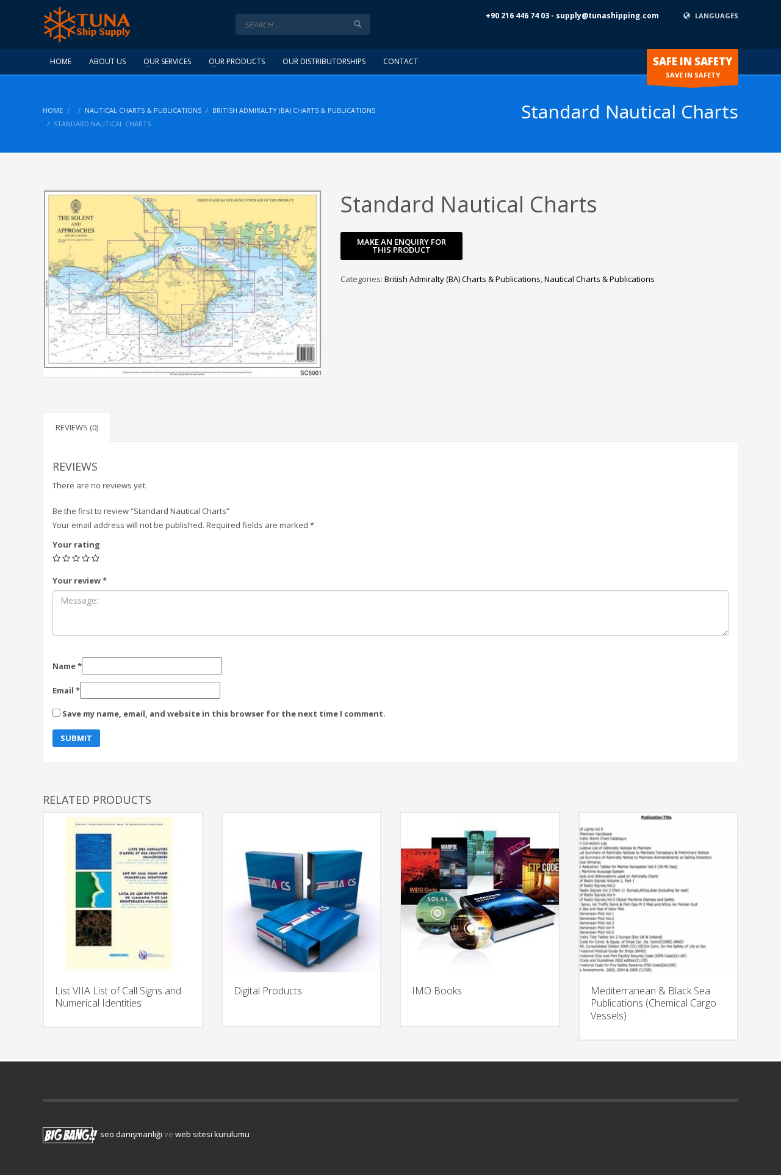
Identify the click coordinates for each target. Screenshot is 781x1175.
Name (67, 665)
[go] (357, 24)
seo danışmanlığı (131, 1134)
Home (53, 110)
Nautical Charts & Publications (143, 110)
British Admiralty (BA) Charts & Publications (293, 110)
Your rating (76, 544)
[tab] (77, 427)
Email (66, 690)
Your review (79, 580)
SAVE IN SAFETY (692, 66)
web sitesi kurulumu (212, 1134)
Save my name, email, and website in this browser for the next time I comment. (224, 713)
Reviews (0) (77, 427)
